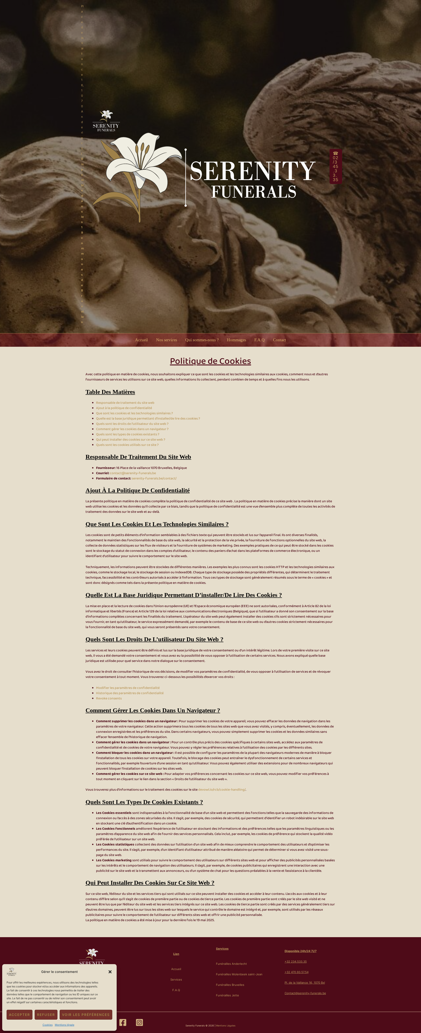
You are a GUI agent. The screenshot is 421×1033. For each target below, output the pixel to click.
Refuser (46, 1015)
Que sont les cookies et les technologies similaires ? (134, 413)
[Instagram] (139, 1022)
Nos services (166, 340)
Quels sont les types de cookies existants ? (127, 434)
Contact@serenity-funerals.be (305, 993)
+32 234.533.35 (296, 961)
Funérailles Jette (227, 995)
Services (176, 979)
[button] (110, 972)
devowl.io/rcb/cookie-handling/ (222, 790)
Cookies (48, 1024)
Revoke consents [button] (109, 698)
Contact (279, 340)
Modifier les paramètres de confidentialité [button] (128, 688)
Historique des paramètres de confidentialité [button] (130, 693)
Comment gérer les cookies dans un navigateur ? (132, 429)
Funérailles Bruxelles (230, 985)
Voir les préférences (86, 1015)
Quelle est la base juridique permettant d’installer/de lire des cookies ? (148, 419)
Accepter (19, 1015)
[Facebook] (123, 1022)
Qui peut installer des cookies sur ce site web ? (130, 440)
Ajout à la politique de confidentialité (124, 408)
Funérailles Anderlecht (231, 963)
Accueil (141, 340)
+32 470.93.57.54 (297, 972)
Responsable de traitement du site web (125, 403)
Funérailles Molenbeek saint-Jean (239, 974)
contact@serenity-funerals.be (133, 473)
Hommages (236, 340)
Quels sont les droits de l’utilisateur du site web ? (132, 424)
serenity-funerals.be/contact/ (154, 478)
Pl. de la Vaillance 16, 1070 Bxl (305, 982)
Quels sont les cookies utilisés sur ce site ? (127, 445)
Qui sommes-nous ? (202, 340)
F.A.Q (259, 340)
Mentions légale (64, 1024)
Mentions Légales (225, 1025)
